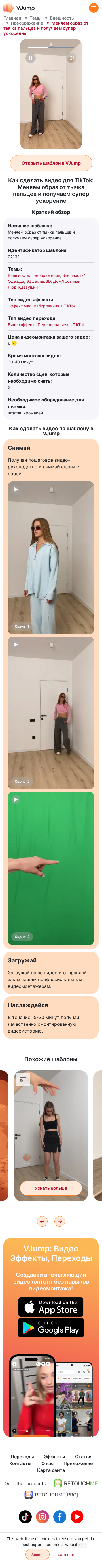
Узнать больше (51, 1188)
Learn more (66, 1554)
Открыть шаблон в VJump (51, 163)
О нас (47, 1463)
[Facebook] (60, 1516)
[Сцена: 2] (51, 713)
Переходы (22, 1456)
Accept (37, 1554)
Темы (35, 18)
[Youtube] (77, 1516)
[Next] (59, 1221)
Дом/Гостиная (66, 281)
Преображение (27, 23)
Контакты (20, 1463)
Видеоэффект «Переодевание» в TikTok (46, 324)
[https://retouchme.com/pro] (51, 1495)
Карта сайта (51, 1470)
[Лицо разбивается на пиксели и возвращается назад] (32, 1395)
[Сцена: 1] (51, 557)
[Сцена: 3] (51, 868)
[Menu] (94, 8)
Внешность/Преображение (34, 275)
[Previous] (42, 1221)
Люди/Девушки (23, 287)
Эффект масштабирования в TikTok (42, 305)
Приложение (78, 1463)
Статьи (83, 1456)
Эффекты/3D (38, 281)
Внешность (62, 18)
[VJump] (19, 8)
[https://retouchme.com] (76, 1483)
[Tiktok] (26, 1516)
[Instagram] (43, 1516)
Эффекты (54, 1456)
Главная (12, 18)
